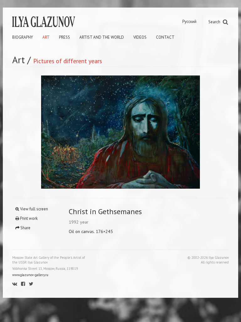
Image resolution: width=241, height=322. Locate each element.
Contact (165, 37)
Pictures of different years (67, 61)
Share (24, 227)
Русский (189, 21)
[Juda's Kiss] (174, 132)
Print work (28, 218)
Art (46, 37)
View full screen (33, 209)
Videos (140, 37)
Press (64, 37)
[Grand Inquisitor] (66, 132)
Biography (22, 37)
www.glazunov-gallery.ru (30, 275)
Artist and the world (101, 37)
